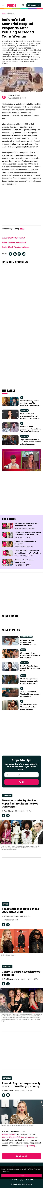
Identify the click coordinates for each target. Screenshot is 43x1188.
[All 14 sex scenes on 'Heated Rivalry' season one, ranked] (10, 692)
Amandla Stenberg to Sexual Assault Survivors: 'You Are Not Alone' (27, 553)
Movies (23, 650)
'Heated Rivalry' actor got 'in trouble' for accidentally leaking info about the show (30, 404)
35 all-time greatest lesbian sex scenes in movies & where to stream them (29, 682)
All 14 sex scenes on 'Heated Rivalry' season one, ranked (30, 694)
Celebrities (24, 410)
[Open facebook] (11, 1179)
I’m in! (21, 782)
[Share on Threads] (19, 254)
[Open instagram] (27, 1179)
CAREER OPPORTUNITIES (26, 1166)
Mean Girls (29, 1137)
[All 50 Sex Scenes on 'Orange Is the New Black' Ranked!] (10, 705)
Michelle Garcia (15, 95)
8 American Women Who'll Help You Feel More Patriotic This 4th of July (28, 534)
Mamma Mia (7, 1137)
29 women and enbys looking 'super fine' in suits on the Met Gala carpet (20, 803)
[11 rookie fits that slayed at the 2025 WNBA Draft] (21, 941)
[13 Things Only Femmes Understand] (7, 562)
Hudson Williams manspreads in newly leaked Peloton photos (29, 416)
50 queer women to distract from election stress (26, 524)
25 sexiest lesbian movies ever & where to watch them (30, 655)
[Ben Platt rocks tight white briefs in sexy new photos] (10, 666)
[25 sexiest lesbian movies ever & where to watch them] (10, 653)
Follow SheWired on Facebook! (14, 242)
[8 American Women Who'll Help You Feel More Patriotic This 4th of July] (7, 535)
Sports (5, 904)
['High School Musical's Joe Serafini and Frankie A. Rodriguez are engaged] (10, 440)
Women (11, 14)
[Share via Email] (15, 254)
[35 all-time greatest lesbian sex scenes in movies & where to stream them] (10, 679)
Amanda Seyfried (8, 1134)
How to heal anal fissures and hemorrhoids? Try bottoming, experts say (30, 643)
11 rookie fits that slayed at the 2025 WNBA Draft (20, 910)
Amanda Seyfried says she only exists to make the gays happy (21, 1084)
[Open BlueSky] (16, 1179)
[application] (21, 460)
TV (21, 398)
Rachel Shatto (9, 811)
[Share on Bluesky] (23, 254)
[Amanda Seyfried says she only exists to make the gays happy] (21, 1111)
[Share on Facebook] (10, 254)
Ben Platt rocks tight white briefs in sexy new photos (30, 668)
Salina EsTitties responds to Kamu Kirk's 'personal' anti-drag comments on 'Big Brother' (30, 431)
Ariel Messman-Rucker (11, 916)
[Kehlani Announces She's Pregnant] (7, 544)
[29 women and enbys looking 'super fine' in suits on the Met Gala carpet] (21, 832)
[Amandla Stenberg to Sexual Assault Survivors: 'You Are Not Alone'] (7, 553)
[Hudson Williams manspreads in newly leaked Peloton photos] (10, 414)
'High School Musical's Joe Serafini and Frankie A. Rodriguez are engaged (30, 442)
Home (4, 14)
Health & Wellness (26, 637)
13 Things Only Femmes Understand (24, 561)
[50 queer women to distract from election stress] (7, 525)
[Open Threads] (21, 1179)
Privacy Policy (33, 1169)
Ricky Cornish (8, 1090)
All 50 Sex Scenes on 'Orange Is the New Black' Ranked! (28, 706)
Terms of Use (5, 1171)
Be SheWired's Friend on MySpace (15, 247)
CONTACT (12, 1166)
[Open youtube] (32, 1179)
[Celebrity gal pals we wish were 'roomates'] (21, 1000)
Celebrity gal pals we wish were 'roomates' (21, 973)
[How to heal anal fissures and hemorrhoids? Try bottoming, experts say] (10, 640)
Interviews (7, 1078)
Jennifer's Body (18, 1137)
